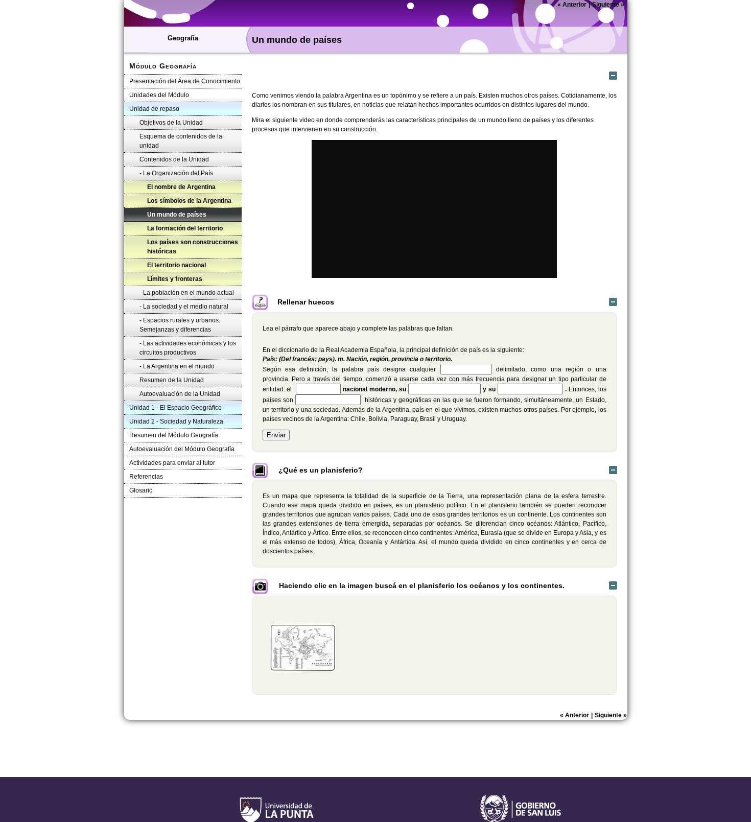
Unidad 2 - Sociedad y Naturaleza (176, 421)
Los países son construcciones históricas (192, 247)
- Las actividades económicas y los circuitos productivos (187, 348)
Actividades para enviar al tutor (172, 462)
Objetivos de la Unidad (171, 122)
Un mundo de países (176, 214)
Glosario (141, 490)
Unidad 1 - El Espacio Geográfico (175, 407)
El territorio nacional (176, 265)
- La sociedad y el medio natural (183, 306)
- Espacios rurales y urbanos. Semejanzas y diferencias (179, 325)
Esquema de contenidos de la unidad (180, 141)
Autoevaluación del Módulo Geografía (181, 449)
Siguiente (608, 4)
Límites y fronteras (174, 279)
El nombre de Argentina (181, 187)
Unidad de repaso (154, 108)
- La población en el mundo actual (186, 292)
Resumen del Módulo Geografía (173, 435)
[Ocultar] (613, 76)
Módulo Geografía (163, 66)
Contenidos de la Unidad (174, 159)
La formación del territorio (185, 228)
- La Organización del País (176, 173)
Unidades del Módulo (159, 95)
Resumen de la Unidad (171, 380)
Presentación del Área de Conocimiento (184, 81)
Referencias (146, 476)
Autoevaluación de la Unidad (179, 393)
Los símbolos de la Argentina (189, 200)
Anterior (571, 4)
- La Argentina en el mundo (177, 366)
